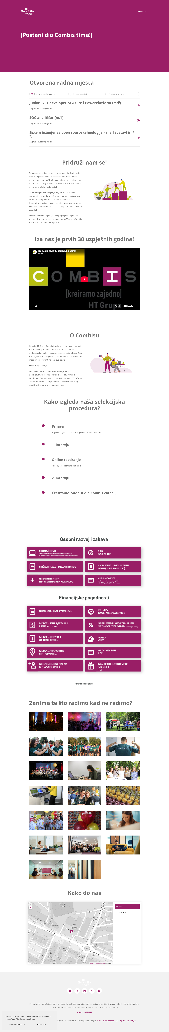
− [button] (30, 907)
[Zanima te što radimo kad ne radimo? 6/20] (123, 755)
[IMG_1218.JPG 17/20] (84, 854)
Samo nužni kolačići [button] (17, 1024)
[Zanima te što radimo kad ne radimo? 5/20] (84, 755)
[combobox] (87, 94)
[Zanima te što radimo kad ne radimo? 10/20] (46, 804)
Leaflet (91, 963)
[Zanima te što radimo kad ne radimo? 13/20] (46, 829)
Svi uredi (119, 906)
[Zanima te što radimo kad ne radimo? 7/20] (46, 779)
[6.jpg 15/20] (123, 829)
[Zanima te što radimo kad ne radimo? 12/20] (123, 804)
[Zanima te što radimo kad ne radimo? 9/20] (123, 779)
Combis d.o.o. (121, 912)
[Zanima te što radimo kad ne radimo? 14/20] (84, 829)
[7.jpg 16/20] (46, 854)
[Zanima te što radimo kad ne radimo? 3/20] (123, 730)
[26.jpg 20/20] (84, 878)
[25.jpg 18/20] (123, 854)
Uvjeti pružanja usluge (126, 1020)
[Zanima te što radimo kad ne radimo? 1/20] (46, 730)
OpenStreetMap (100, 963)
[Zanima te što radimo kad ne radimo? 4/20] (46, 755)
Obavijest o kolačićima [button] (25, 1019)
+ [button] (30, 904)
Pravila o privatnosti (105, 1020)
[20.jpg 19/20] (46, 878)
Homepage (141, 11)
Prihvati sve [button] (41, 1024)
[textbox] (87, 94)
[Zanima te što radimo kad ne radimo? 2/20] (84, 730)
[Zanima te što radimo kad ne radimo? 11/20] (84, 804)
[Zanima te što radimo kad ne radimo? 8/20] (84, 779)
